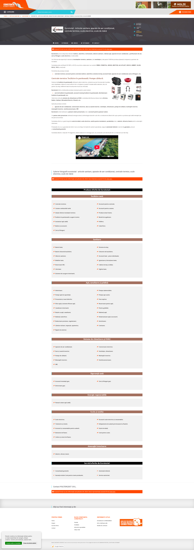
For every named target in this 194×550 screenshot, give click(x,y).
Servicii (75, 43)
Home (5, 16)
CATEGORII (10, 12)
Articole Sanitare (14, 16)
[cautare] (71, 12)
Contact (96, 43)
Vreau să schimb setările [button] (29, 543)
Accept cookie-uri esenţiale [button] (13, 543)
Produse (65, 43)
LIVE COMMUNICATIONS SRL (102, 542)
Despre (56, 43)
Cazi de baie (25, 16)
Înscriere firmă (186, 12)
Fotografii (86, 43)
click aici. (109, 49)
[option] (163, 5)
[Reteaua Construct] (131, 525)
